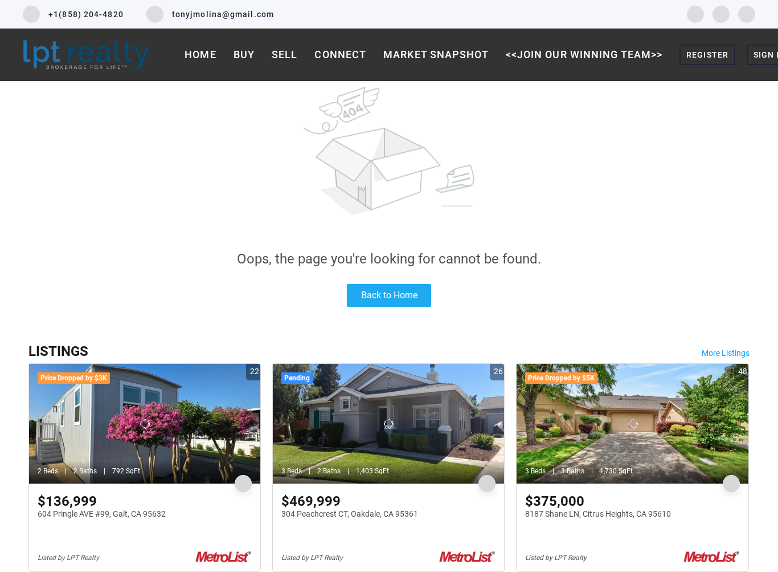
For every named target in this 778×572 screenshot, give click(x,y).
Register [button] (707, 54)
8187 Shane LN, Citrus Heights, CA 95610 (598, 513)
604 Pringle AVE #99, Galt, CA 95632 (102, 513)
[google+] (746, 13)
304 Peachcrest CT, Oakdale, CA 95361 (349, 513)
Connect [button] (340, 54)
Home (200, 54)
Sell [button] (284, 54)
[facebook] (695, 13)
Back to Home (389, 295)
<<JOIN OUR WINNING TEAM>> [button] (584, 54)
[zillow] (721, 13)
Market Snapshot (436, 54)
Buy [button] (244, 54)
